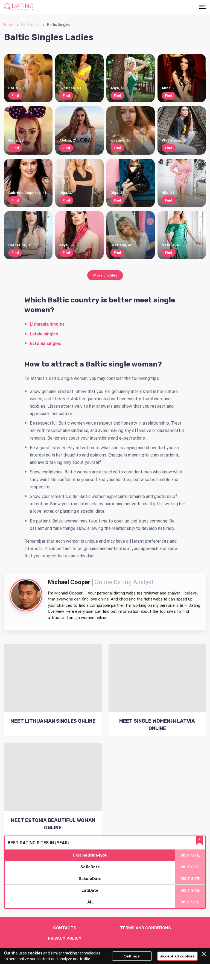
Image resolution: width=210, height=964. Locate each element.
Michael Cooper (69, 582)
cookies (35, 953)
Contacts (64, 928)
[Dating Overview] (18, 6)
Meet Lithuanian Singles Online (52, 721)
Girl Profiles (30, 24)
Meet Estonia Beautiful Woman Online (53, 824)
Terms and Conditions (145, 928)
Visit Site (190, 855)
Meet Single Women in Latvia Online (157, 724)
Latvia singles (44, 334)
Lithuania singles (47, 324)
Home (9, 24)
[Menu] (202, 7)
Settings (132, 956)
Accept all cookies (177, 956)
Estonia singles (45, 343)
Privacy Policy (64, 938)
